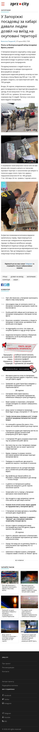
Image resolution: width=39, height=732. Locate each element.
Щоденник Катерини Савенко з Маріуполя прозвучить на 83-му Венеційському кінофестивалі (21, 336)
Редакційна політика (10, 685)
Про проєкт (6, 663)
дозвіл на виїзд (17, 277)
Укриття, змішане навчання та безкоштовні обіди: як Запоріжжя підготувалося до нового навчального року (22, 537)
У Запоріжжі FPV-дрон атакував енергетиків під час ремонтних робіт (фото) (21, 440)
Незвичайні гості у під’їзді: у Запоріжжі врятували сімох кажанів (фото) (19, 493)
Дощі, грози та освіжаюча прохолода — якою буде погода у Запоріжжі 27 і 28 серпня (22, 411)
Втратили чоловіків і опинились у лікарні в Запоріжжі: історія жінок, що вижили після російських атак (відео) (21, 322)
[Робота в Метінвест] (19, 357)
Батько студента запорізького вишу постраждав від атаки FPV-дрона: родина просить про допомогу (20, 527)
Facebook (7, 695)
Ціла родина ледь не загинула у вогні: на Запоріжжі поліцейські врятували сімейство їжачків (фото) (21, 306)
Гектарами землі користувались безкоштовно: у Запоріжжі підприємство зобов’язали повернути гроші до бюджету (20, 395)
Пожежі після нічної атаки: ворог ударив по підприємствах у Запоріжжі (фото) (21, 505)
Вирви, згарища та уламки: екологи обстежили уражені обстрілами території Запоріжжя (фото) (20, 455)
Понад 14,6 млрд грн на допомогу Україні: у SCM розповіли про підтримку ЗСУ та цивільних (21, 545)
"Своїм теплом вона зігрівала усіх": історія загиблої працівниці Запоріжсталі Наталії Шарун (21, 418)
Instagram (7, 703)
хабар (15, 280)
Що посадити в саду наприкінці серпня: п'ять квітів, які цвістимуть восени (20, 499)
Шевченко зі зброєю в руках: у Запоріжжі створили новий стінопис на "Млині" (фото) (21, 552)
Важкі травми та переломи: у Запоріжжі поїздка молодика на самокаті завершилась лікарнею (21, 403)
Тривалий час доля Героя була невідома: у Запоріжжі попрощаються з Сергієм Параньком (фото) (21, 385)
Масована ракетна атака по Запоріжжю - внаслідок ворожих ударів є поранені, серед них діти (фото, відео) (21, 377)
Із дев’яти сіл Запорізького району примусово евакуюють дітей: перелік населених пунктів (19, 485)
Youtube (7, 717)
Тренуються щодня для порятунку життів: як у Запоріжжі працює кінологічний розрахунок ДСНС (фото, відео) (22, 432)
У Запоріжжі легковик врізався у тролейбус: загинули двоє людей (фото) (21, 512)
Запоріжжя (6, 10)
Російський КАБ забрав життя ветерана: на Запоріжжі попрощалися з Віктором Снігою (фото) (21, 314)
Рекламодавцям (8, 667)
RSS (5, 721)
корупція (6, 280)
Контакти (5, 671)
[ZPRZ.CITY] (19, 4)
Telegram (28, 264)
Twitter (6, 699)
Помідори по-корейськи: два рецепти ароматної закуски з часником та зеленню (21, 462)
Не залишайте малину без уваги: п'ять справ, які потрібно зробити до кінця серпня (22, 425)
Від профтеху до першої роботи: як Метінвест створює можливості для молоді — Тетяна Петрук (21, 477)
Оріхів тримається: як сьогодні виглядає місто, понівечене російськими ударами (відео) (20, 469)
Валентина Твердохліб (8, 41)
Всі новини (19, 560)
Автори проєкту (8, 681)
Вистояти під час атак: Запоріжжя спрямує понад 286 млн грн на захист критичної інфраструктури (21, 447)
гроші (5, 277)
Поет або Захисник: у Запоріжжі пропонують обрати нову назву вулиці (22, 299)
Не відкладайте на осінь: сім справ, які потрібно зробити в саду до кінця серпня (20, 329)
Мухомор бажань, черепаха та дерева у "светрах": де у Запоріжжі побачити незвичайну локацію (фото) (20, 519)
